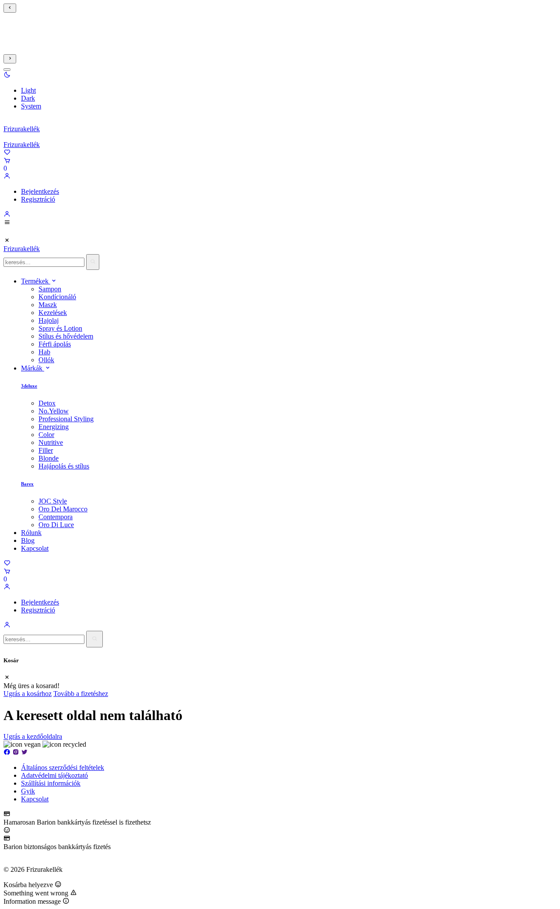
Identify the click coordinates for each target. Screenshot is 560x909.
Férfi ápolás (54, 344)
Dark (28, 98)
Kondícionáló (57, 297)
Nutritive (50, 442)
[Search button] (92, 262)
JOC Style (52, 501)
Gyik (28, 791)
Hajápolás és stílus (63, 466)
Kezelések (52, 312)
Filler (45, 450)
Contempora (55, 517)
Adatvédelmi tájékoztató (54, 775)
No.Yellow (53, 411)
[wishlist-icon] (7, 153)
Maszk (47, 304)
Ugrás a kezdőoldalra (33, 736)
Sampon (49, 289)
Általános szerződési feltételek (62, 767)
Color (46, 434)
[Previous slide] (10, 8)
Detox (47, 403)
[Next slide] (10, 58)
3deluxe (29, 385)
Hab (44, 352)
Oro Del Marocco (63, 509)
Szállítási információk (50, 783)
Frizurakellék (22, 129)
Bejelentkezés (40, 191)
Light (28, 90)
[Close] (7, 69)
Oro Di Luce (56, 524)
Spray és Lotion (60, 328)
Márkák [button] (32, 368)
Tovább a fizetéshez (80, 693)
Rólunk (31, 532)
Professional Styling (66, 419)
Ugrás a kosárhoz (28, 693)
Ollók (46, 360)
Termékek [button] (35, 281)
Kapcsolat (35, 548)
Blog (28, 540)
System (31, 106)
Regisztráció (38, 199)
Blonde (48, 458)
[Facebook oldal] (7, 752)
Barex (27, 483)
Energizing (53, 426)
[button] (7, 75)
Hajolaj (48, 320)
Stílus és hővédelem (65, 336)
